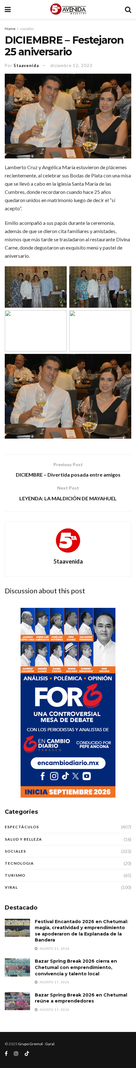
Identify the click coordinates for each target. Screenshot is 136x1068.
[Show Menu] (8, 9)
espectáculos (22, 826)
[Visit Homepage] (68, 9)
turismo (15, 875)
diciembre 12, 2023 (71, 65)
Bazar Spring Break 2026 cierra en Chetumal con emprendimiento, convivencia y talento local (76, 967)
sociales (27, 28)
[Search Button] (128, 9)
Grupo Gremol (30, 1043)
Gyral (49, 1043)
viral (11, 887)
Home (10, 28)
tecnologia (19, 863)
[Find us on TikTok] (27, 1053)
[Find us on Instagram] (16, 1053)
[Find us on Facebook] (6, 1053)
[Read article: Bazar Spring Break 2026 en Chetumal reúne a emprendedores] (17, 1001)
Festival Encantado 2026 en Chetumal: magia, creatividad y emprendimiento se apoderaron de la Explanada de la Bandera (81, 931)
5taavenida (26, 65)
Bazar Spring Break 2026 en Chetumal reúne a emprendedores (81, 998)
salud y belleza (23, 839)
